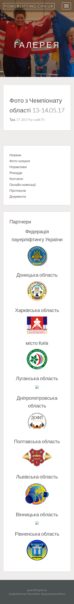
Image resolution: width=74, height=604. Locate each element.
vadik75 (38, 119)
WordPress (59, 593)
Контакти (16, 179)
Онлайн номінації (22, 185)
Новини (15, 155)
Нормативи (18, 167)
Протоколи (17, 190)
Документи (17, 196)
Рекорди (15, 173)
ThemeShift (33, 593)
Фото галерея (19, 161)
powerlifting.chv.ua (28, 6)
